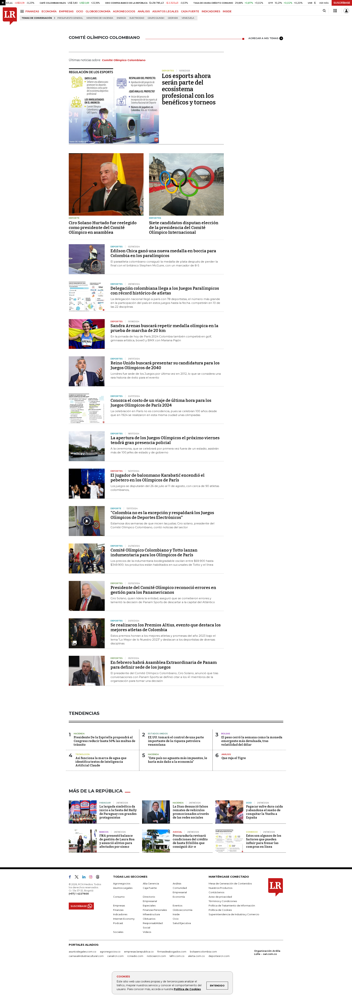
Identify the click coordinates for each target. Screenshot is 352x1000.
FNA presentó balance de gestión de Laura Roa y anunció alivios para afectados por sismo (117, 841)
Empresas (119, 905)
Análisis (177, 883)
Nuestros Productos (220, 887)
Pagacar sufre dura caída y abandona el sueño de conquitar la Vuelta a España (264, 812)
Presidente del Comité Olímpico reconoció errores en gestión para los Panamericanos (163, 590)
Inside (176, 914)
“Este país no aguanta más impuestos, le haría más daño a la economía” (177, 759)
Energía (121, 18)
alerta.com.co (196, 955)
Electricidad (137, 18)
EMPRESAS (66, 11)
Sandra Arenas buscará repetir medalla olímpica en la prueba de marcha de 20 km (164, 328)
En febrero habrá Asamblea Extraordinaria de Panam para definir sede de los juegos (164, 665)
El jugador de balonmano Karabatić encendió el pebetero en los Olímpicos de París (158, 478)
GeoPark (173, 18)
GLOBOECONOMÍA (98, 11)
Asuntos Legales (122, 887)
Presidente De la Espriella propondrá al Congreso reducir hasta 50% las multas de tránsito (104, 741)
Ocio (176, 918)
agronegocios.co (110, 951)
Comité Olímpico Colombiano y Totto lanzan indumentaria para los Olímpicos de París (154, 552)
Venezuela (188, 18)
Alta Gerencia (151, 883)
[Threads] (99, 877)
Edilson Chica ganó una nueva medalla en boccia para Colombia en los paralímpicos (163, 253)
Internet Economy (124, 918)
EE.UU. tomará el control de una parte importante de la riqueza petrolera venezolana (176, 741)
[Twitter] (78, 877)
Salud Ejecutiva (182, 923)
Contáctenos (216, 892)
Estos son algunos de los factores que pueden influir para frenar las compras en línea (263, 841)
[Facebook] (71, 877)
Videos (147, 931)
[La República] (10, 16)
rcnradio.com (135, 955)
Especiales (149, 905)
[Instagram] (92, 877)
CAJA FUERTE (190, 11)
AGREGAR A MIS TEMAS (263, 38)
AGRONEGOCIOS (124, 11)
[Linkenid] (85, 877)
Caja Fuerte (150, 887)
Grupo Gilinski (156, 18)
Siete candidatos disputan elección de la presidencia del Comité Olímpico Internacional (183, 227)
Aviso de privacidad (220, 896)
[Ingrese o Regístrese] (346, 11)
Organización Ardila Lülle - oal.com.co (267, 952)
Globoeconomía (182, 909)
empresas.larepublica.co (139, 951)
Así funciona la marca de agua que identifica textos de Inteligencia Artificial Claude (100, 761)
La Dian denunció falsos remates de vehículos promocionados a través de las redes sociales (191, 812)
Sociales (118, 931)
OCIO (79, 11)
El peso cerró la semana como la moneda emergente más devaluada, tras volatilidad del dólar (251, 741)
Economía (179, 896)
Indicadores (120, 914)
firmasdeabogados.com (171, 951)
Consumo (119, 896)
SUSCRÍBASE (341, 2)
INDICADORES (211, 11)
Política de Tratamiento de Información (232, 905)
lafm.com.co (177, 955)
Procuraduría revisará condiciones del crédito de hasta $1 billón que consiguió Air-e (190, 841)
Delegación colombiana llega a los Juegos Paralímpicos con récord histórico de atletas (165, 291)
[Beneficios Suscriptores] (335, 11)
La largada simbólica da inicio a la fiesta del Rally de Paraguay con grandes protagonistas (118, 812)
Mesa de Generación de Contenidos (230, 883)
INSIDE (227, 11)
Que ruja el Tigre (233, 758)
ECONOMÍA (49, 11)
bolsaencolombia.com (203, 951)
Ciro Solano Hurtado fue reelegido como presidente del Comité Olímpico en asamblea (103, 227)
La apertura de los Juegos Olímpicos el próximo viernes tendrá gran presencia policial (165, 440)
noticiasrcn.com (156, 955)
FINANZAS (32, 11)
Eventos (177, 905)
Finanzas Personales (155, 909)
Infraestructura (151, 914)
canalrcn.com (115, 955)
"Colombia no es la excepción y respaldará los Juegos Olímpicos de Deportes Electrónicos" (162, 515)
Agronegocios (121, 883)
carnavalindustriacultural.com (86, 955)
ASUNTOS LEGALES (165, 11)
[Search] (324, 11)
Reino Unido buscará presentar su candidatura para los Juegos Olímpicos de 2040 (165, 365)
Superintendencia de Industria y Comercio (234, 914)
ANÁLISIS (144, 11)
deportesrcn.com (219, 955)
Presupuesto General (70, 18)
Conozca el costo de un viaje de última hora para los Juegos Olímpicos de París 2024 (161, 403)
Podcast (118, 923)
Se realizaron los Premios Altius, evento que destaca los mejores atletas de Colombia (166, 627)
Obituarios (149, 918)
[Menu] (22, 11)
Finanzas (118, 909)
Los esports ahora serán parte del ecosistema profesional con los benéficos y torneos (189, 89)
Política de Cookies (187, 989)
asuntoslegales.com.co (82, 951)
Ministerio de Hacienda (100, 18)
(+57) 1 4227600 (79, 893)
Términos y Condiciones (223, 901)
